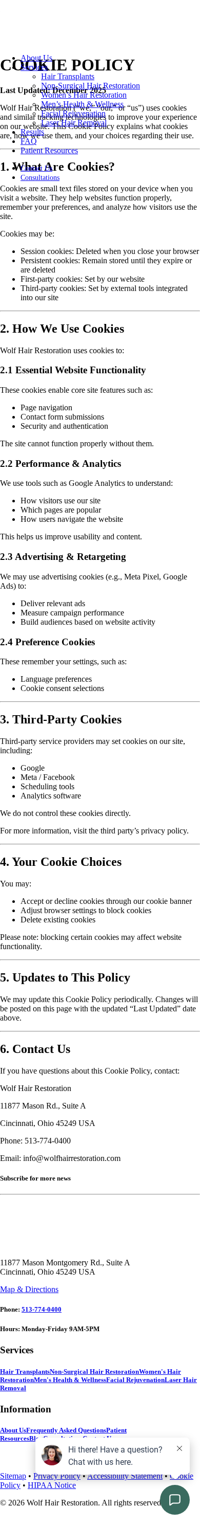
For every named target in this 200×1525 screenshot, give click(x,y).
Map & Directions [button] (29, 1289)
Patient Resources (49, 150)
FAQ (29, 141)
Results (32, 132)
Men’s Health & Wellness (82, 104)
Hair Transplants (67, 76)
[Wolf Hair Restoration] (70, 23)
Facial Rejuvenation (73, 113)
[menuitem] (80, 58)
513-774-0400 (42, 1309)
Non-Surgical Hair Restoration (90, 85)
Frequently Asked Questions (66, 1430)
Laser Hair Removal (74, 122)
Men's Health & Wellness (70, 1380)
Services (34, 67)
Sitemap (13, 1476)
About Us (36, 57)
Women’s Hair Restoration (84, 94)
